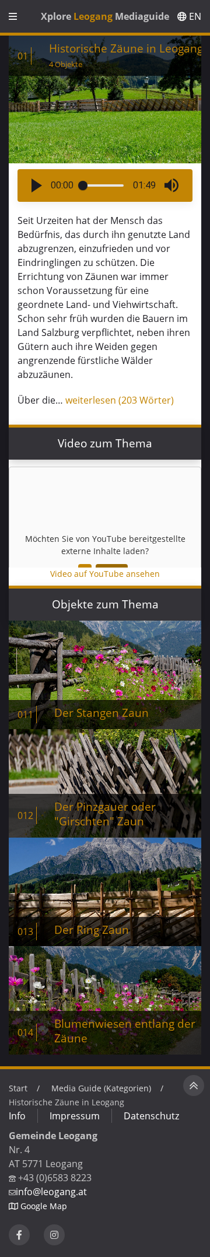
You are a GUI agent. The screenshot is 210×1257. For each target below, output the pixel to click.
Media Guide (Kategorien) (101, 1088)
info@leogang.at (51, 1191)
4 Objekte (65, 64)
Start (18, 1088)
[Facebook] (19, 1234)
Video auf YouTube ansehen (105, 573)
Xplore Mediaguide (105, 16)
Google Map (42, 1206)
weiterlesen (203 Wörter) (119, 400)
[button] (37, 185)
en (194, 16)
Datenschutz (151, 1115)
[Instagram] (54, 1234)
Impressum (75, 1115)
